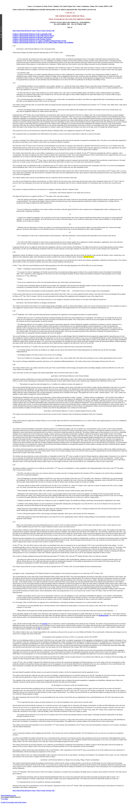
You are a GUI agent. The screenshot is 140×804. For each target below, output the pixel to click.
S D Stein (5, 799)
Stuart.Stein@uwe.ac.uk (8, 795)
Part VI (39, 30)
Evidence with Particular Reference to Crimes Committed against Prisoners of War (39, 41)
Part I (14, 30)
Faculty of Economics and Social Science (13, 802)
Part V (34, 30)
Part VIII (51, 30)
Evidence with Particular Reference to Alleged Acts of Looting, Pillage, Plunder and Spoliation (43, 42)
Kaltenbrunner (104, 615)
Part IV (29, 30)
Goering (45, 623)
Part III (24, 30)
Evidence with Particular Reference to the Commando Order (32, 34)
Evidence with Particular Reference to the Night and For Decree (33, 35)
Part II (19, 30)
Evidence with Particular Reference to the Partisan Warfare (32, 39)
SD (39, 629)
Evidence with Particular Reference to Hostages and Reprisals (33, 37)
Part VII (45, 30)
